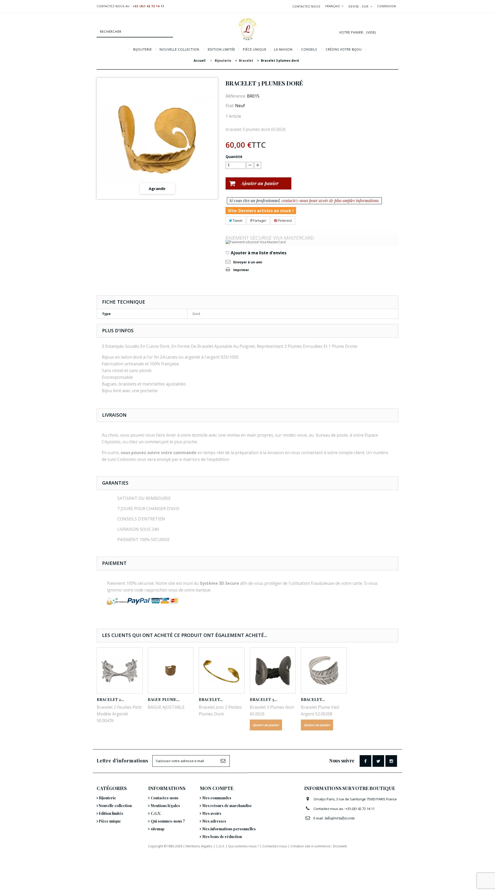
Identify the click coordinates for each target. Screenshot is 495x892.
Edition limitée (221, 49)
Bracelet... (211, 699)
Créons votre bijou (344, 49)
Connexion (386, 6)
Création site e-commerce (311, 846)
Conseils (309, 49)
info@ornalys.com (339, 818)
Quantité (234, 156)
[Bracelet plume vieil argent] (324, 670)
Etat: (230, 105)
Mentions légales (165, 805)
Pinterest (284, 220)
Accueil (199, 60)
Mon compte (216, 788)
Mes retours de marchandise (227, 805)
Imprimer (241, 269)
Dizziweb (340, 846)
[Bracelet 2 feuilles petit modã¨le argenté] (120, 670)
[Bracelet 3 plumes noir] (273, 670)
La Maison (283, 49)
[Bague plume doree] (171, 670)
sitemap (157, 828)
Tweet (237, 220)
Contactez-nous (306, 6)
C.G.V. (156, 813)
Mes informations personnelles (229, 828)
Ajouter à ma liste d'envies (258, 253)
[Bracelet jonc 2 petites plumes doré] (222, 670)
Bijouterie (142, 49)
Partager (259, 220)
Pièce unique (254, 49)
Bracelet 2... (110, 699)
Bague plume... (163, 699)
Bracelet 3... (263, 699)
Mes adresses (214, 821)
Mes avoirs (211, 813)
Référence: (236, 96)
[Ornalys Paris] (247, 29)
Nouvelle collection (179, 49)
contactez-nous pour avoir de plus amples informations (330, 200)
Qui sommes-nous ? (168, 821)
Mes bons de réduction (222, 836)
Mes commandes (216, 797)
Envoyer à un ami (247, 262)
